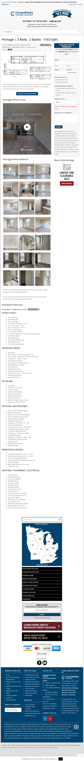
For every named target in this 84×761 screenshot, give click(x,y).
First (56, 66)
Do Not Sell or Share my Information (69, 745)
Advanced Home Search (29, 586)
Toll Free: (48, 683)
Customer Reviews (11, 695)
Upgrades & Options (29, 592)
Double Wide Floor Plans (30, 572)
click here (62, 106)
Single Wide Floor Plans (30, 569)
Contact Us (9, 698)
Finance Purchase (61, 82)
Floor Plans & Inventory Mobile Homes (13, 678)
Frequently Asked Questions (30, 708)
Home (8, 675)
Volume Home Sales (28, 596)
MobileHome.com (30, 716)
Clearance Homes (27, 575)
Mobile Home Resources (32, 711)
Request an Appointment (30, 582)
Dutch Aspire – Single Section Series (13, 47)
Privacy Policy (6, 745)
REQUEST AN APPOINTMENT (27, 94)
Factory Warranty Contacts (32, 713)
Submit (58, 127)
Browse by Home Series (29, 579)
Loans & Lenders (30, 704)
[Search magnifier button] (59, 519)
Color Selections (28, 589)
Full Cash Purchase (62, 80)
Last (68, 66)
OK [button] (60, 759)
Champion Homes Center (9, 2)
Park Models (26, 599)
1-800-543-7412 (55, 21)
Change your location (49, 708)
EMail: (47, 685)
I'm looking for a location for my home (66, 94)
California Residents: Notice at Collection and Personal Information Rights (34, 745)
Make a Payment (11, 700)
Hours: (47, 688)
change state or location (75, 4)
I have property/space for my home (65, 89)
